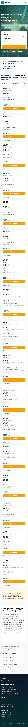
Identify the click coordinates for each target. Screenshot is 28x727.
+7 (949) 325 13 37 (6, 716)
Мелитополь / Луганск (7, 691)
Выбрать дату (14, 108)
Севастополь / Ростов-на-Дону (10, 693)
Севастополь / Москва (7, 687)
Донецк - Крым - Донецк (14, 9)
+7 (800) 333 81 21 (6, 712)
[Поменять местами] (23, 36)
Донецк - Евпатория (8, 650)
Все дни (20, 51)
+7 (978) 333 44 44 (6, 714)
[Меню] (25, 2)
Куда (4, 36)
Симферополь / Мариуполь (8, 689)
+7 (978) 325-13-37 (8, 69)
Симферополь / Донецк (7, 700)
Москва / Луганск (6, 704)
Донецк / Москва (5, 702)
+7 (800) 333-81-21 (12, 64)
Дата (4, 41)
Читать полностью (14, 638)
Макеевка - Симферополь (10, 664)
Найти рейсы (15, 47)
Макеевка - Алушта (8, 660)
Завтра (13, 51)
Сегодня (5, 51)
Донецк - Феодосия (8, 668)
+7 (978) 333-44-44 (9, 66)
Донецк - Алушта (7, 657)
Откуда (5, 32)
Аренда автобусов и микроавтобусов (11, 680)
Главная (3, 9)
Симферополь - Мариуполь (10, 653)
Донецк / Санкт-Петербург (8, 706)
